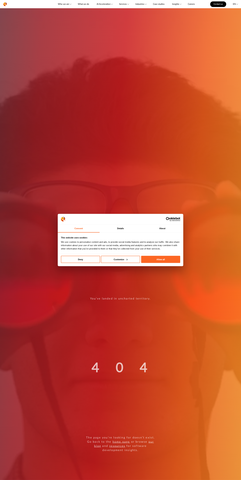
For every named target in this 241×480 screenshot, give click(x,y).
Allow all (160, 259)
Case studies (159, 4)
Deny (80, 259)
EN (234, 4)
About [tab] (162, 228)
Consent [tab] (78, 228)
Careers (191, 4)
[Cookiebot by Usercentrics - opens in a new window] (168, 219)
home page (121, 441)
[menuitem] (64, 4)
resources (117, 445)
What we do (83, 4)
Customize (119, 259)
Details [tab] (120, 228)
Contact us (218, 4)
